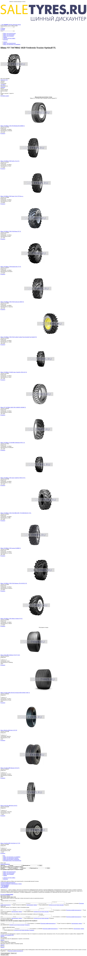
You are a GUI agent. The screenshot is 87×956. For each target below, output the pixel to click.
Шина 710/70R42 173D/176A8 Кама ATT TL (11, 231)
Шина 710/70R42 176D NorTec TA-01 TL (10, 161)
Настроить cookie (4, 954)
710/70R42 (3, 84)
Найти (40, 865)
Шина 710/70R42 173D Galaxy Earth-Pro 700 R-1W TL (13, 477)
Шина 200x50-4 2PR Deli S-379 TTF (9, 730)
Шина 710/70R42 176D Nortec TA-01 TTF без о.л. (12, 196)
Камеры (5, 37)
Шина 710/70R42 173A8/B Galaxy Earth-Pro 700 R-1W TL (14, 372)
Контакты (5, 39)
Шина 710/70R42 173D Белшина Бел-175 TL (11, 266)
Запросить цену (4, 79)
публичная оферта (5, 885)
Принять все (13, 953)
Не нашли (7, 894)
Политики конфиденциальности (73, 910)
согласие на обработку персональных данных (11, 883)
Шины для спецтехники (8, 34)
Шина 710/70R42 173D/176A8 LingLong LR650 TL (12, 301)
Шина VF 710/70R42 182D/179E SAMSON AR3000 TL (13, 407)
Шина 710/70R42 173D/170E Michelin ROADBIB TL (13, 125)
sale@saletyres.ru (4, 887)
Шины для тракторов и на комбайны (11, 856)
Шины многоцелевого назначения (11, 859)
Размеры (2, 864)
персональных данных (32, 904)
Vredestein (3, 87)
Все (4, 855)
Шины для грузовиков (8, 35)
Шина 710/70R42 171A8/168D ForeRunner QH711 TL (13, 442)
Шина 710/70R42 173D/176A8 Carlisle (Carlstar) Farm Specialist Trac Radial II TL (19, 337)
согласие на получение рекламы (56, 904)
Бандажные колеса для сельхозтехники (12, 860)
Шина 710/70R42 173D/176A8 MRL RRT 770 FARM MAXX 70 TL (16, 513)
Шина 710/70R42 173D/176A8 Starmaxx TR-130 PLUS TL (14, 583)
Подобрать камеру (5, 95)
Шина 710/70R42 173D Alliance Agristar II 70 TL (11, 618)
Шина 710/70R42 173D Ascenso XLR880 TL (11, 548)
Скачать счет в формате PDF (7, 935)
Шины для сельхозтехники (9, 33)
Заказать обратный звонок (15, 24)
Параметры (7, 864)
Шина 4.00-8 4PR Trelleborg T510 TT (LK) (10, 655)
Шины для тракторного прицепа (10, 858)
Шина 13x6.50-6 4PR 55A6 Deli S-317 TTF (10, 843)
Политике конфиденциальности (15, 950)
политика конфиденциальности (8, 882)
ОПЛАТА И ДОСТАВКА (9, 38)
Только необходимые (5, 953)
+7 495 (4, 24)
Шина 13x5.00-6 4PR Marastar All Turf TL (10, 767)
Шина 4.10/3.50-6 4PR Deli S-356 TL (9, 805)
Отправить (27, 924)
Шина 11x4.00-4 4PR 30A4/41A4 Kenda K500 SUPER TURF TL (15, 692)
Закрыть (2, 936)
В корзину (3, 133)
